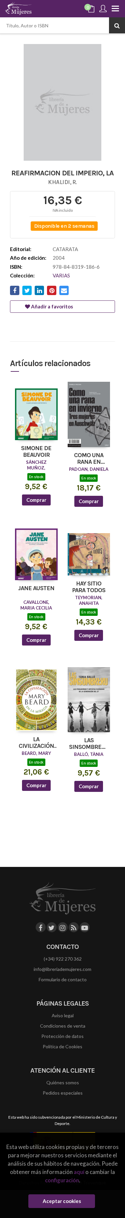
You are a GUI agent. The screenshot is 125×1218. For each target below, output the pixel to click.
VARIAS (61, 275)
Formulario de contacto (63, 979)
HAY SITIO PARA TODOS (88, 587)
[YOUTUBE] (85, 927)
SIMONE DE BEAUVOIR (36, 451)
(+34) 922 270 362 (63, 959)
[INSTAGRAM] (63, 927)
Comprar (36, 500)
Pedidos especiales (63, 1093)
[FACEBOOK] (41, 927)
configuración (62, 1180)
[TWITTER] (52, 927)
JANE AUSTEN (36, 588)
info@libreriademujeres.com (62, 969)
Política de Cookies (62, 1046)
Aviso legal (63, 1015)
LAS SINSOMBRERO (89, 744)
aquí (79, 1171)
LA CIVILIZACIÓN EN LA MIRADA (36, 743)
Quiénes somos (62, 1082)
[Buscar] (117, 25)
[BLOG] (74, 927)
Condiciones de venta (62, 1026)
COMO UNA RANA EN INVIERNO (88, 458)
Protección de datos (62, 1036)
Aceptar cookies (62, 1201)
